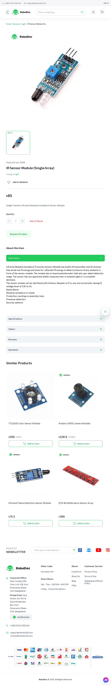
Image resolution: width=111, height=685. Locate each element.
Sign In (106, 3)
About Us (76, 576)
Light (24, 24)
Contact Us (76, 571)
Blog (74, 581)
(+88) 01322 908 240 (19, 625)
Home (8, 24)
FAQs (74, 585)
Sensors (16, 24)
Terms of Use (90, 576)
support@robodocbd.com (21, 632)
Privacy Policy (90, 571)
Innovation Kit (47, 571)
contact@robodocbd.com (21, 636)
